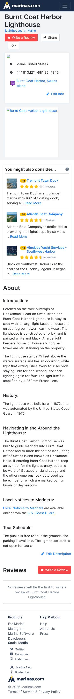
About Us (47, 629)
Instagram (22, 659)
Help (43, 624)
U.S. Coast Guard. (41, 513)
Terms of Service (21, 692)
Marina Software (21, 633)
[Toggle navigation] (65, 6)
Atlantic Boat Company (45, 214)
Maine (32, 30)
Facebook (21, 654)
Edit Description (58, 554)
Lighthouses (13, 30)
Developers (17, 638)
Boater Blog (23, 672)
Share (52, 38)
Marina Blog (24, 667)
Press (44, 633)
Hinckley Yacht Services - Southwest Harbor (47, 249)
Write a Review (23, 38)
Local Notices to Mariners (23, 508)
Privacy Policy (49, 692)
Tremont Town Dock (42, 180)
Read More (32, 203)
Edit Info (57, 94)
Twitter (20, 649)
